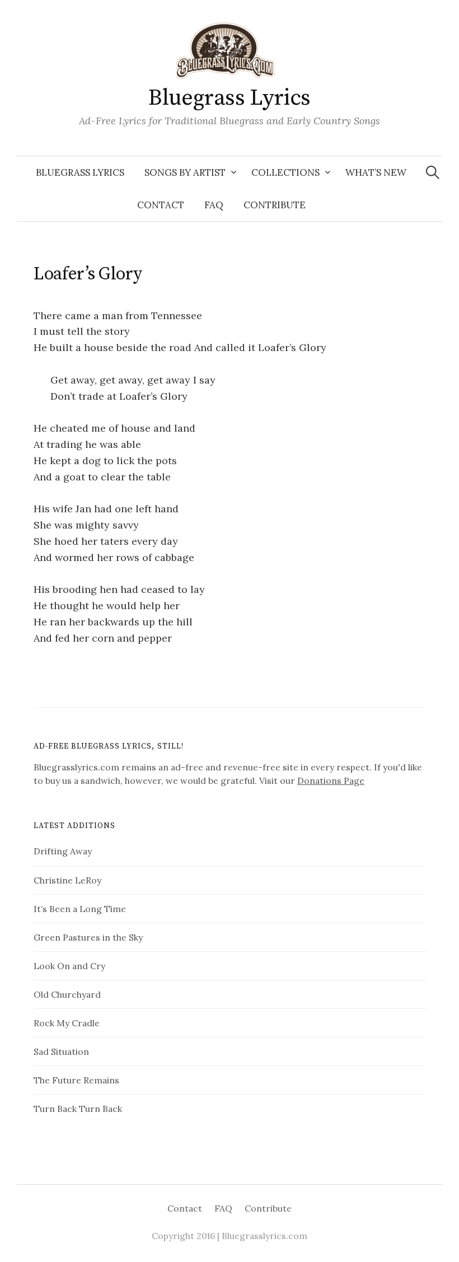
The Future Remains (76, 1080)
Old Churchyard (67, 994)
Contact (160, 205)
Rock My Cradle (67, 1023)
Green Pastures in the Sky (88, 937)
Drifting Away (63, 851)
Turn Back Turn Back (78, 1108)
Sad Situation (61, 1051)
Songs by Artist (185, 172)
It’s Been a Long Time (80, 908)
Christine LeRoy (67, 880)
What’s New (375, 172)
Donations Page (330, 780)
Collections (285, 172)
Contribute (274, 205)
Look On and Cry (69, 965)
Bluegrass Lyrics (229, 98)
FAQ (213, 205)
